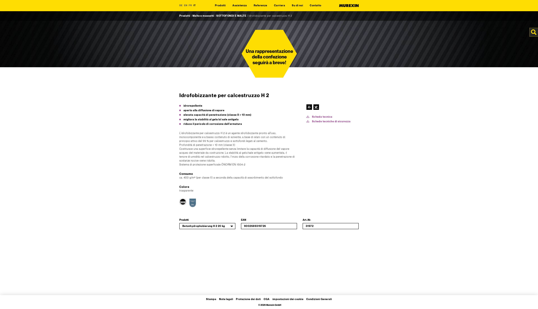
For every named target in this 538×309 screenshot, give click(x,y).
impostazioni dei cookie (288, 299)
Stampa (211, 299)
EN (185, 5)
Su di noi (297, 5)
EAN (243, 220)
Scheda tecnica (322, 117)
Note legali (226, 299)
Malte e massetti (203, 16)
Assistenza (239, 5)
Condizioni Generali (319, 299)
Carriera (279, 5)
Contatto (315, 5)
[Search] (534, 32)
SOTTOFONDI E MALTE (231, 16)
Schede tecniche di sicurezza (331, 121)
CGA (267, 299)
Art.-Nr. (307, 220)
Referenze (260, 5)
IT (194, 5)
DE (181, 5)
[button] (6, 303)
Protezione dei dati (248, 299)
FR (190, 5)
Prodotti (220, 5)
